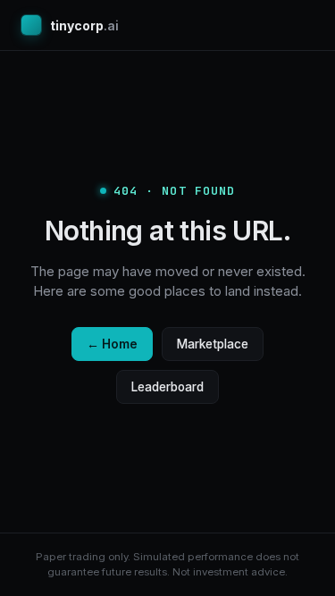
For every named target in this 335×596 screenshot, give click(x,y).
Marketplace (212, 344)
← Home (112, 344)
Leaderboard (167, 387)
